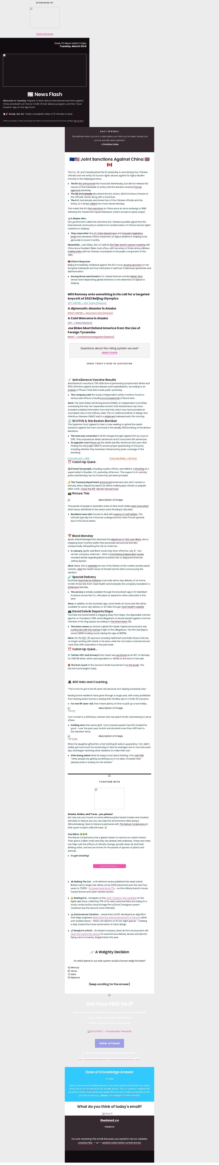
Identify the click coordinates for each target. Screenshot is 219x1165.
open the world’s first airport (85, 934)
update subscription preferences (121, 1142)
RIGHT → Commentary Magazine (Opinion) (91, 336)
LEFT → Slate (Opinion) (80, 322)
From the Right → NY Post (123, 458)
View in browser (44, 33)
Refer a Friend (109, 1043)
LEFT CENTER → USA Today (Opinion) (87, 303)
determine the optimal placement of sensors (116, 917)
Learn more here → (109, 866)
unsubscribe (85, 1142)
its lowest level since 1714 (102, 888)
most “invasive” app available (121, 897)
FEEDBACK (109, 1127)
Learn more (109, 352)
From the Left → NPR (79, 458)
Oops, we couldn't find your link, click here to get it (109, 1058)
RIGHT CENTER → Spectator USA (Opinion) (90, 313)
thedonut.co (109, 1120)
